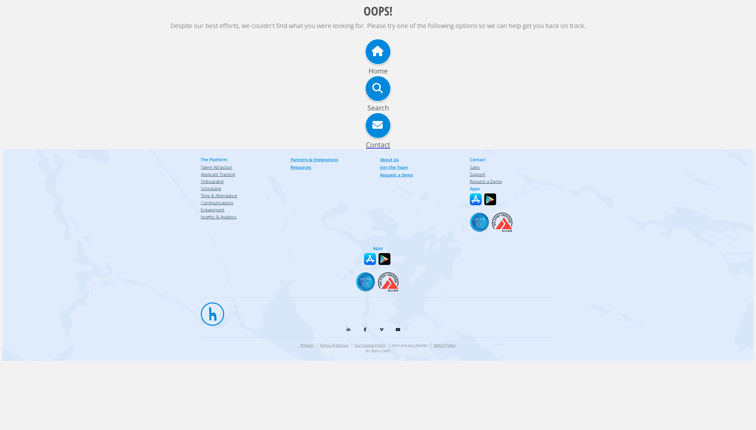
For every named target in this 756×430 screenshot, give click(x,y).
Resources (301, 167)
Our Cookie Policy (369, 345)
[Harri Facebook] (365, 330)
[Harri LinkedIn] (348, 330)
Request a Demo (396, 175)
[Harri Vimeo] (381, 330)
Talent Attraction (216, 167)
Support (477, 174)
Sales (475, 167)
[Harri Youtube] (398, 330)
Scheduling (211, 188)
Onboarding (212, 181)
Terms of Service (334, 345)
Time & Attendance (219, 195)
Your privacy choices (409, 345)
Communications (217, 203)
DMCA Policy (445, 345)
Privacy (307, 345)
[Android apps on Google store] (490, 199)
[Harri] (210, 311)
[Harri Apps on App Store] (476, 199)
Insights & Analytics (219, 217)
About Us (389, 159)
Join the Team (394, 167)
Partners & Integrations (314, 159)
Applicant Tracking (218, 174)
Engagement (212, 210)
